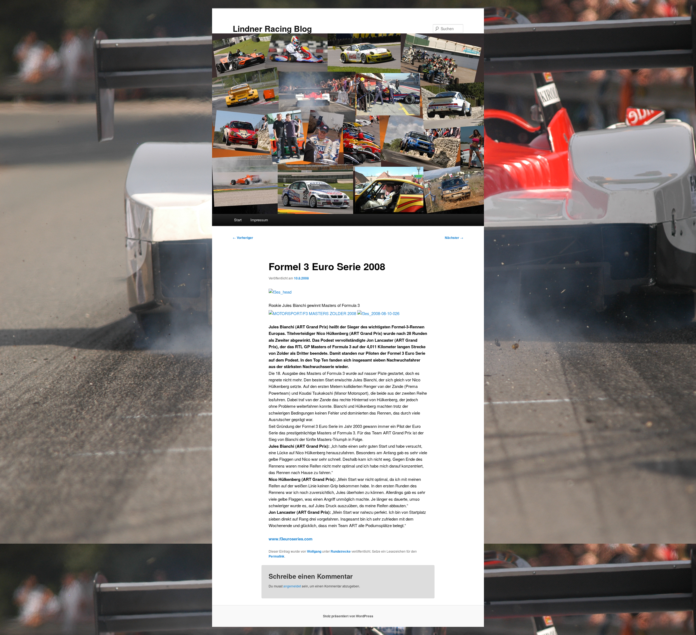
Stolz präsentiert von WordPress (348, 616)
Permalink (276, 556)
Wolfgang (314, 551)
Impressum (259, 219)
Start (238, 219)
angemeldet (292, 586)
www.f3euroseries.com (290, 539)
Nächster (454, 237)
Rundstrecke (341, 551)
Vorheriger (243, 237)
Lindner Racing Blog (272, 28)
